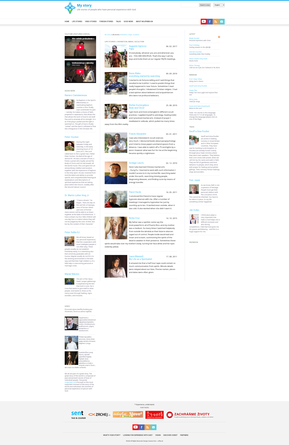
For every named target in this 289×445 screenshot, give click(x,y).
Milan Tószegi (194, 65)
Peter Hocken (72, 137)
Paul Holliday (194, 45)
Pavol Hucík (135, 192)
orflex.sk (160, 441)
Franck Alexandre (137, 133)
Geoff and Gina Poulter (198, 86)
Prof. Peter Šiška (195, 79)
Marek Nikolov (72, 274)
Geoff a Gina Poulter (199, 131)
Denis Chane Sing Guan (198, 58)
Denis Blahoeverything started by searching (144, 74)
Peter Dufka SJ (72, 232)
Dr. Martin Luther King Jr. (77, 195)
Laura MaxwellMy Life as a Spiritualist (140, 257)
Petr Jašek (194, 180)
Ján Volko (194, 210)
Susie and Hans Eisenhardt (199, 106)
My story (84, 5)
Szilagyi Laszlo (136, 163)
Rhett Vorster (194, 38)
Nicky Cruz (134, 218)
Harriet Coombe (195, 52)
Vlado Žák (193, 90)
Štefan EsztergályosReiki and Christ (139, 106)
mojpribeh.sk (70, 382)
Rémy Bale (193, 99)
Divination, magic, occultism (130, 35)
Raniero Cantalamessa (76, 95)
